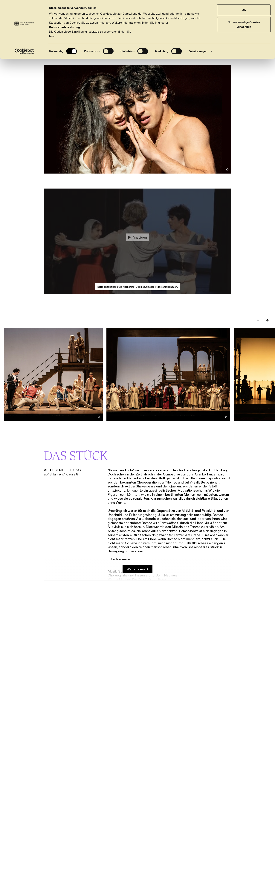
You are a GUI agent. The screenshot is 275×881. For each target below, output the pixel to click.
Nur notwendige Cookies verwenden (244, 24)
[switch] (108, 51)
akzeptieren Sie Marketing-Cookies (124, 286)
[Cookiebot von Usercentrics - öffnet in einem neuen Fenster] (24, 51)
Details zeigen (198, 51)
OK (244, 9)
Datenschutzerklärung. (65, 27)
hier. (52, 36)
